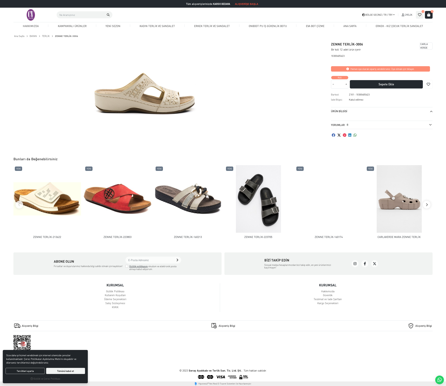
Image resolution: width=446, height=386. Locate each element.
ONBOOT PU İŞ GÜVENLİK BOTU (268, 26)
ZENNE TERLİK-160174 (329, 237)
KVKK (115, 307)
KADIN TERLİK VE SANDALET (157, 26)
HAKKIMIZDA (31, 26)
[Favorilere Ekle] (428, 84)
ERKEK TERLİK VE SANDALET (212, 26)
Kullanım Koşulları (115, 295)
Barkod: (335, 94)
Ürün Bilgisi (339, 111)
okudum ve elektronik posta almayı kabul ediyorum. (152, 267)
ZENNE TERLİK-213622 (47, 237)
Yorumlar (339, 124)
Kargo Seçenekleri (327, 303)
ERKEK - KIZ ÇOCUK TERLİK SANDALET (399, 26)
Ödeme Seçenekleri (115, 299)
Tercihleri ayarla (25, 370)
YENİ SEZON (113, 26)
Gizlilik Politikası (115, 291)
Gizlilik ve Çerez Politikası (46, 378)
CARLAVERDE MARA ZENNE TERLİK (399, 237)
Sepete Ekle (386, 84)
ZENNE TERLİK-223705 (258, 237)
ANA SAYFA (349, 26)
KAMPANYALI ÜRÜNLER (72, 26)
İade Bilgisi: (337, 99)
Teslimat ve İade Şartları (328, 299)
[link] (355, 263)
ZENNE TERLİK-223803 (117, 237)
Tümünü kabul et (65, 370)
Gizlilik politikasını (138, 266)
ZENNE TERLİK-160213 (188, 237)
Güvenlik (328, 295)
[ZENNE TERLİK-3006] (144, 93)
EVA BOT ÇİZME (315, 26)
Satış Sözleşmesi (115, 303)
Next (426, 205)
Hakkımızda (327, 291)
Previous (19, 205)
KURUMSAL (115, 285)
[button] (108, 14)
